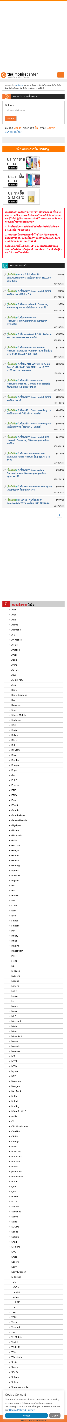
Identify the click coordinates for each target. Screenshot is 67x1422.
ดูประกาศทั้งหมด (14, 131)
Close (55, 1415)
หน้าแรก (19, 85)
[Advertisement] (33, 35)
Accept (26, 1415)
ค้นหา (10, 105)
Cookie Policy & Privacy (22, 1409)
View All (13, 168)
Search (10, 118)
